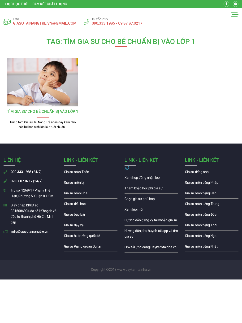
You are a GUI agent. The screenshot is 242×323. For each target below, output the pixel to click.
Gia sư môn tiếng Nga (151, 248)
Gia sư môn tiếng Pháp (211, 184)
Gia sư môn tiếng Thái (211, 226)
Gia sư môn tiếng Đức (211, 216)
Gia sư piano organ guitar (90, 248)
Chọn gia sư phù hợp (151, 200)
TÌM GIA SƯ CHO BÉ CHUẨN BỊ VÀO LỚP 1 (42, 111)
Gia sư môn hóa (90, 194)
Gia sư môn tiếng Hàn (211, 194)
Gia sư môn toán (90, 173)
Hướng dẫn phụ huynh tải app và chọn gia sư (151, 235)
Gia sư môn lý (90, 184)
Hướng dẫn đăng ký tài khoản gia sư (151, 221)
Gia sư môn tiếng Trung (211, 205)
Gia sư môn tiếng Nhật (211, 248)
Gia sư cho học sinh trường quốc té (90, 237)
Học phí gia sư (151, 189)
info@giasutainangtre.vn (29, 231)
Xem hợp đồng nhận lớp (151, 179)
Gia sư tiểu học (90, 205)
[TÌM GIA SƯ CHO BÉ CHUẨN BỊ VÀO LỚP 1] (42, 82)
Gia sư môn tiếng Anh (211, 173)
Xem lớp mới (151, 211)
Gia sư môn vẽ (90, 226)
